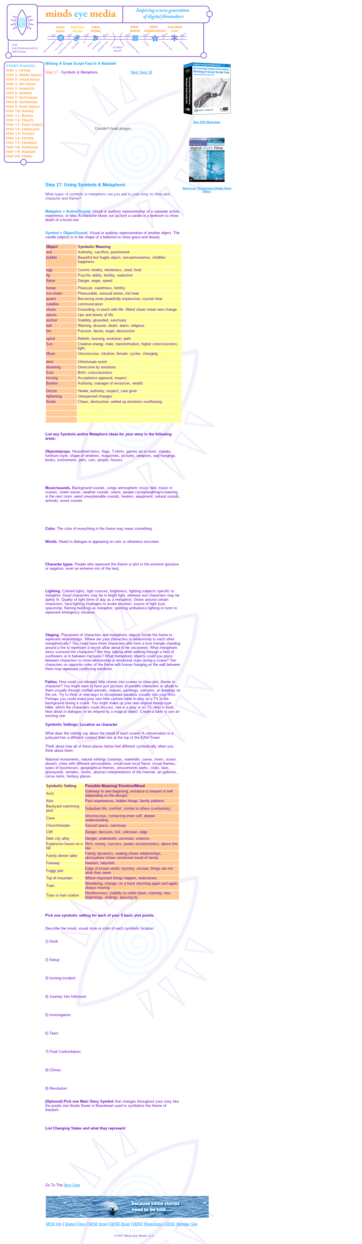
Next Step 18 (141, 72)
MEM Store (98, 1224)
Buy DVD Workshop (206, 122)
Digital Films (75, 1224)
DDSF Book (120, 1224)
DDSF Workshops (147, 1224)
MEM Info (54, 1224)
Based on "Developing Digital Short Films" (207, 190)
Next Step (72, 1185)
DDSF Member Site (181, 1224)
